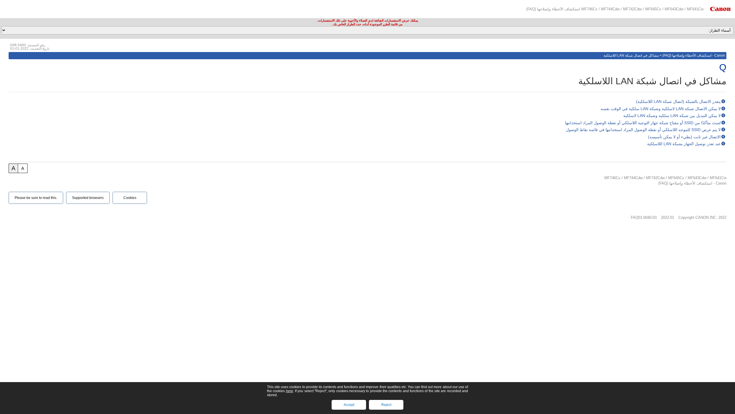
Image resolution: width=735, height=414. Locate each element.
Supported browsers (88, 198)
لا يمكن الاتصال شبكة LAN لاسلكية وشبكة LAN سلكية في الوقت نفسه (661, 108)
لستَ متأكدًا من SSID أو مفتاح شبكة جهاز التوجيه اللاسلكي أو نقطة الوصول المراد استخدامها (643, 122)
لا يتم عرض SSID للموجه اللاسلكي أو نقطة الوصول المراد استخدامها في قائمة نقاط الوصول (643, 129)
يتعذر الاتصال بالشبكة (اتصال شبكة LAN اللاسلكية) (678, 101)
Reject (386, 405)
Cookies (129, 198)
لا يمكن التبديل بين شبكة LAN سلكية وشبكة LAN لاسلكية (672, 115)
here (289, 391)
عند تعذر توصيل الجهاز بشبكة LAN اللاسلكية (684, 143)
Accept (349, 405)
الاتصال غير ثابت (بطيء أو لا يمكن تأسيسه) (684, 137)
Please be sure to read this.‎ (36, 198)
